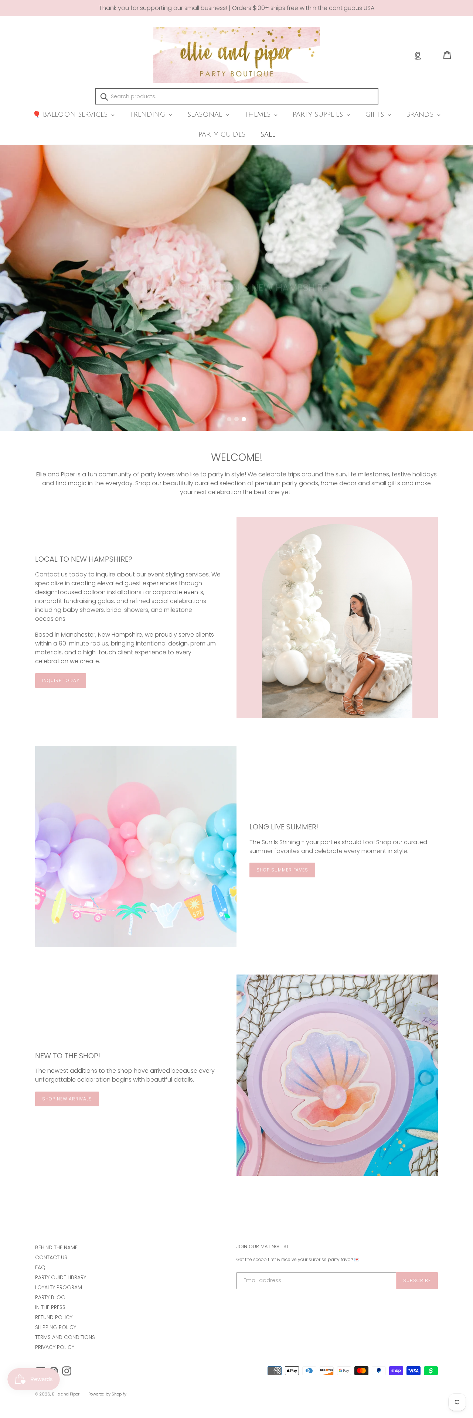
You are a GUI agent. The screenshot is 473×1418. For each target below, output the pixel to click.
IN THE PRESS (50, 1307)
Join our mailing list (262, 1247)
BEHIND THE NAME (56, 1247)
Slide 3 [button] (244, 419)
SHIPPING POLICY (55, 1327)
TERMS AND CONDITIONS (65, 1337)
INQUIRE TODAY (60, 680)
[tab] (229, 419)
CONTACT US (51, 1257)
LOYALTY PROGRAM (58, 1287)
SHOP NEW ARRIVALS (67, 1099)
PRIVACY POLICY (54, 1347)
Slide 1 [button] (229, 419)
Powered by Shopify (107, 1394)
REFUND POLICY (53, 1317)
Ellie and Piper (65, 1394)
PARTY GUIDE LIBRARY (60, 1277)
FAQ (40, 1267)
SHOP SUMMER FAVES (282, 870)
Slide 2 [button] (236, 419)
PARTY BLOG (50, 1297)
